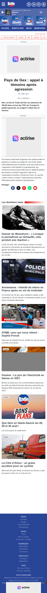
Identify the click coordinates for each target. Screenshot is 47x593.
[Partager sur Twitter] (17, 189)
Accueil (5, 28)
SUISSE (36, 37)
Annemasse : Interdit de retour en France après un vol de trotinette (23, 289)
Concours (24, 551)
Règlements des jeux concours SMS (23, 580)
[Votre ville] (29, 4)
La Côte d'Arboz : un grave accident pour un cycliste (18, 464)
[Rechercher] (39, 4)
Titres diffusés (23, 524)
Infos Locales (23, 537)
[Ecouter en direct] (34, 4)
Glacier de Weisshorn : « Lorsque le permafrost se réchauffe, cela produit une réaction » (23, 236)
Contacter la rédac (23, 539)
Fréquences (23, 527)
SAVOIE (20, 37)
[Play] (3, 12)
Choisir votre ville (40, 34)
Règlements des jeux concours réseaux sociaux (23, 578)
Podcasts (23, 558)
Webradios (39, 28)
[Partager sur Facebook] (12, 189)
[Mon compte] (44, 4)
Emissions (23, 549)
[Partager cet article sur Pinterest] (23, 189)
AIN (28, 37)
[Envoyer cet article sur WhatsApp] (29, 189)
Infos (29, 28)
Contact (23, 519)
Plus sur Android (23, 571)
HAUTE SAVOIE (8, 37)
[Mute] (41, 12)
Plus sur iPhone (23, 568)
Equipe (23, 522)
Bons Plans (18, 28)
